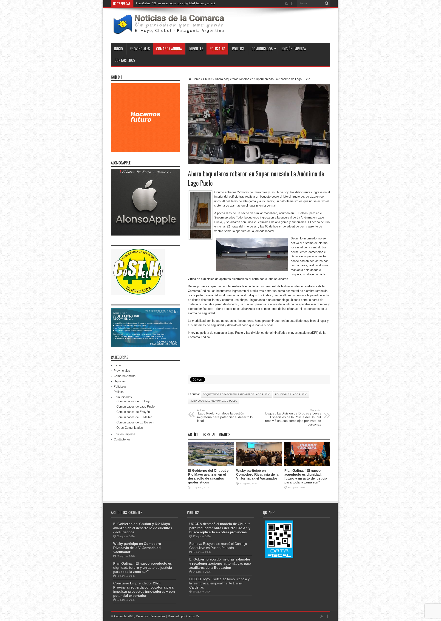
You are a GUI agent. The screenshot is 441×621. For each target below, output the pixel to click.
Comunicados (262, 49)
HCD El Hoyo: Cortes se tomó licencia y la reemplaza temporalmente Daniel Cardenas (219, 583)
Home (196, 79)
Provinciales (140, 49)
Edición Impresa (293, 49)
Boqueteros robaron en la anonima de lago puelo (236, 394)
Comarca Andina (169, 49)
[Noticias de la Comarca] (168, 31)
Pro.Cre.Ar (238, 528)
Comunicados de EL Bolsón (134, 422)
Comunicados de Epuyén (133, 412)
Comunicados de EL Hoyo (133, 401)
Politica (238, 49)
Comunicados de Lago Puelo (135, 406)
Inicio (118, 49)
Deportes (196, 49)
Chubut (207, 79)
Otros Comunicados (129, 427)
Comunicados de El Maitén (134, 417)
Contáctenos (125, 60)
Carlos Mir (193, 616)
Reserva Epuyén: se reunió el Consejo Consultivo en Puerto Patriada (218, 546)
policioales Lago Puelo (291, 394)
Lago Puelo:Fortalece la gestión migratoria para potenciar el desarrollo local (225, 416)
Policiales (217, 49)
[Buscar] (326, 3)
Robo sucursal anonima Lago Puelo (213, 401)
